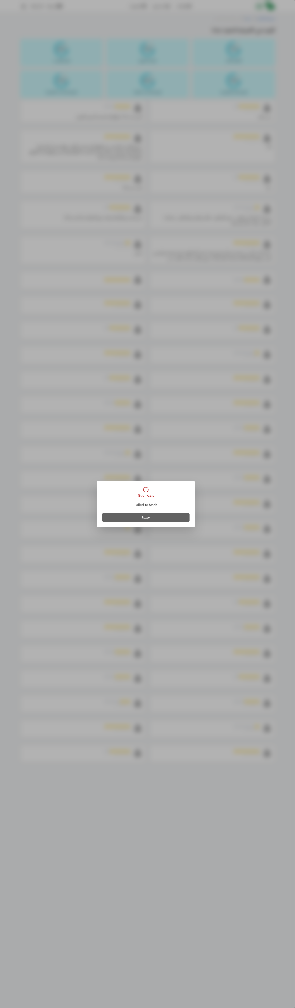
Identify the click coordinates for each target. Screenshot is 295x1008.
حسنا (146, 517)
